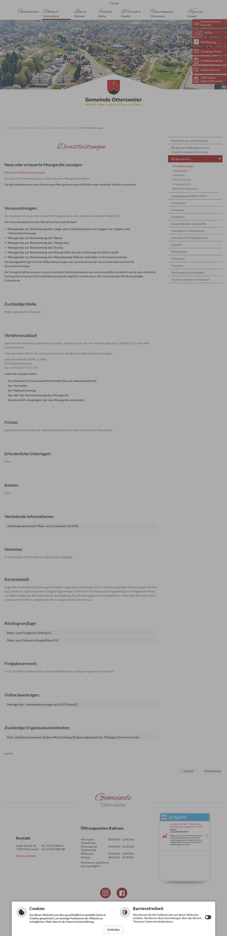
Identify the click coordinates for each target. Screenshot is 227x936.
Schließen (113, 929)
